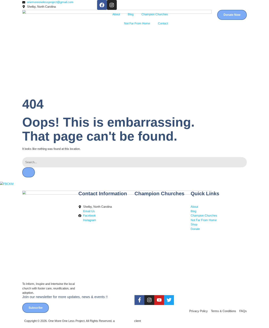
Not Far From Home (137, 23)
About (116, 14)
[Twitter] (169, 300)
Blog (131, 14)
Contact (163, 23)
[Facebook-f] (139, 300)
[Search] (28, 172)
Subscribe (36, 307)
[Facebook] (102, 5)
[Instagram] (112, 5)
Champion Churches (154, 14)
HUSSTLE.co (124, 320)
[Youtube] (159, 300)
